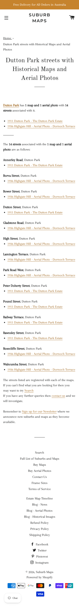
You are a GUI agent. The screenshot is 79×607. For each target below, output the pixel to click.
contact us (58, 396)
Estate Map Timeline (39, 498)
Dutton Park (11, 105)
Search (28, 390)
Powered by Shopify (40, 577)
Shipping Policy (39, 535)
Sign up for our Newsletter (39, 411)
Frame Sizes (39, 483)
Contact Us (39, 477)
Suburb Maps (44, 572)
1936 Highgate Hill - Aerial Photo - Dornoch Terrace (41, 126)
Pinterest (41, 556)
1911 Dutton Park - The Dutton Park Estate (35, 121)
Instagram (42, 562)
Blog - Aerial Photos (39, 510)
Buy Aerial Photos (39, 471)
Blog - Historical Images (39, 517)
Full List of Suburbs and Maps (39, 458)
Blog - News (39, 504)
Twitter (42, 550)
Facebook (41, 544)
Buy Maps (39, 465)
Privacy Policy (39, 529)
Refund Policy (39, 523)
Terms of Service (39, 489)
